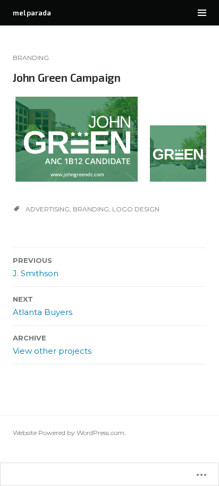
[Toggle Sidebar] (202, 12)
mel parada (32, 12)
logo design (135, 209)
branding (31, 58)
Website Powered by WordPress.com (68, 433)
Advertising (48, 209)
